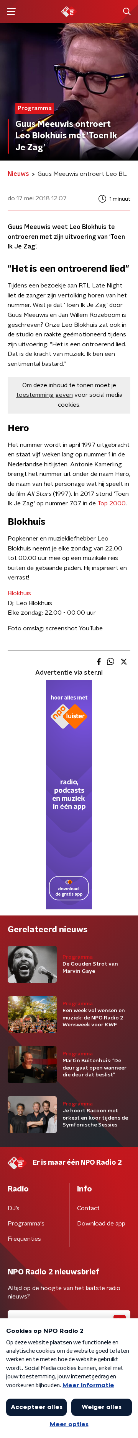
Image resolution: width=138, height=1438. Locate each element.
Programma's (26, 1224)
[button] (11, 12)
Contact (88, 1208)
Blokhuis (19, 593)
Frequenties (24, 1239)
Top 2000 (111, 503)
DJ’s (14, 1208)
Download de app (101, 1224)
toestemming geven (44, 395)
